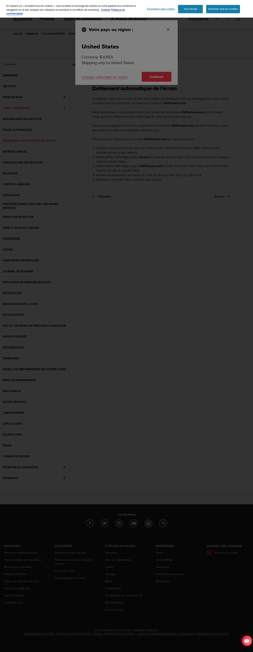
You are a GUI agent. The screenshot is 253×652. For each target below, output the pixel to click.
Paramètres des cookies (161, 8)
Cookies (105, 10)
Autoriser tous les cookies (223, 8)
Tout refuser (191, 8)
